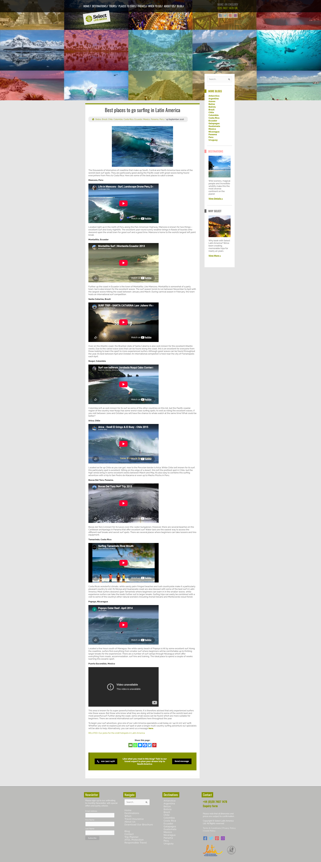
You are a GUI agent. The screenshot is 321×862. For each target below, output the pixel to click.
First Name (89, 820)
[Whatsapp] (135, 745)
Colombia (118, 119)
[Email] (130, 745)
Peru (161, 119)
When (128, 816)
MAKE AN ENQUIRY (227, 4)
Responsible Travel (136, 842)
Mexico (146, 119)
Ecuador (138, 119)
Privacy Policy (229, 828)
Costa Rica (128, 119)
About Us (130, 821)
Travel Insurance (134, 819)
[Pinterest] (230, 15)
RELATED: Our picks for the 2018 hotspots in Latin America (116, 733)
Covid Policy (210, 831)
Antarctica (214, 96)
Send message (182, 761)
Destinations (132, 813)
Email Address (91, 811)
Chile (110, 119)
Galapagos (214, 123)
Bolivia (212, 107)
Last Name (89, 829)
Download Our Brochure (139, 824)
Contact (129, 834)
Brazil (104, 119)
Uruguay (213, 140)
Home (128, 810)
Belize (98, 119)
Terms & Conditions (212, 828)
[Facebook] (220, 15)
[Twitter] (225, 15)
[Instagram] (235, 15)
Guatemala (214, 126)
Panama (154, 119)
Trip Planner (132, 837)
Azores (212, 101)
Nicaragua (214, 131)
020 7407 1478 (225, 8)
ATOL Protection (134, 839)
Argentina (214, 98)
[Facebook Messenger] (140, 745)
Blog (127, 831)
